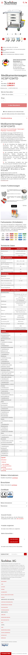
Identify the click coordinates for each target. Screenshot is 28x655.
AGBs (2, 627)
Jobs (2, 584)
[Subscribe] (25, 554)
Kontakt (3, 597)
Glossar (3, 586)
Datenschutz (4, 635)
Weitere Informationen (6, 502)
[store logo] (10, 3)
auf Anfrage (15, 477)
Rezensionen (4, 505)
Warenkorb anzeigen (5, 617)
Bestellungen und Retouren (7, 594)
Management (3, 581)
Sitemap (2, 589)
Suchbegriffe (4, 592)
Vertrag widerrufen (5, 632)
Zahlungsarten (4, 607)
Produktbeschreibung (6, 118)
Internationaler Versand (6, 604)
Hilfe (2, 622)
